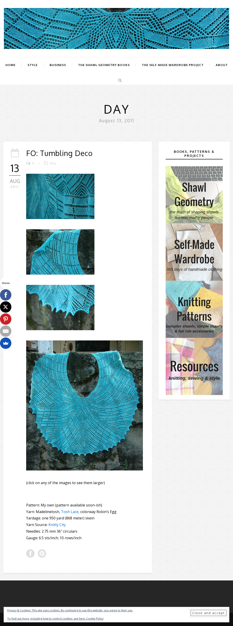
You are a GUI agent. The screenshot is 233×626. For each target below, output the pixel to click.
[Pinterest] (5, 319)
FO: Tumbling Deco (59, 153)
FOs (53, 163)
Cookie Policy (95, 619)
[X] (5, 307)
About (222, 65)
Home (10, 65)
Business (58, 65)
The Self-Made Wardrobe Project (173, 65)
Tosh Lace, (70, 511)
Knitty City (57, 524)
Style (33, 65)
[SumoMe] (5, 343)
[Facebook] (5, 295)
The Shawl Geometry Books (104, 65)
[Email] (5, 331)
